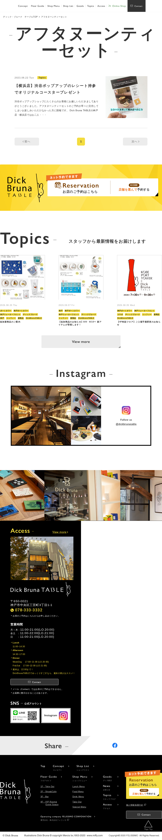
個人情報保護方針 (134, 805)
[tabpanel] (22, 290)
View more (81, 341)
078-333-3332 (28, 610)
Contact (138, 5)
